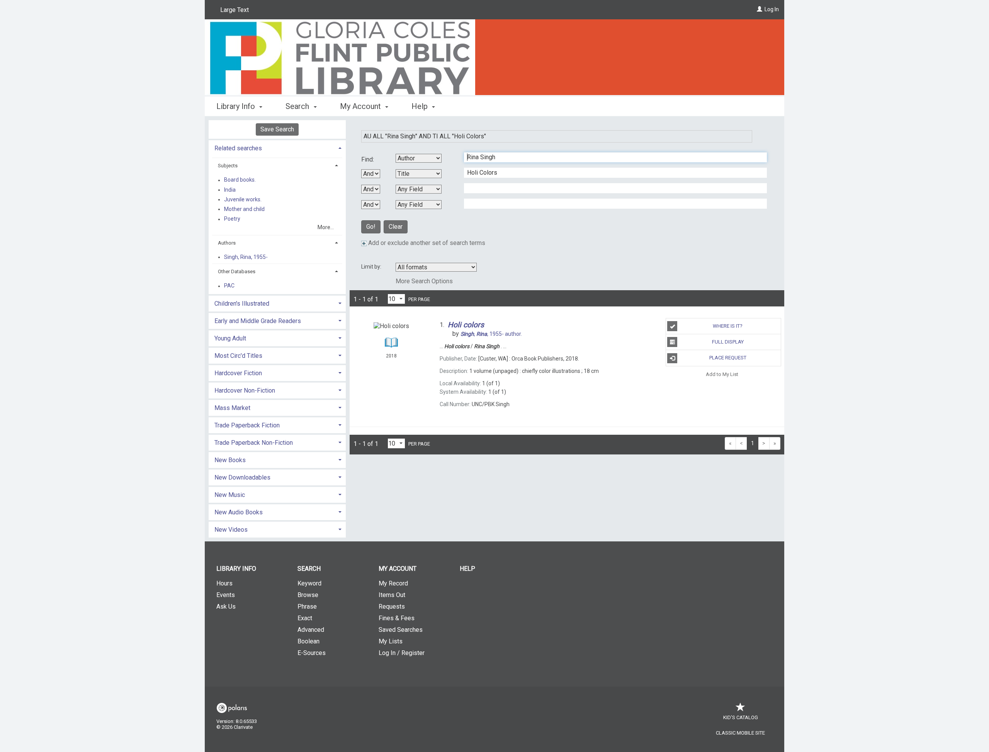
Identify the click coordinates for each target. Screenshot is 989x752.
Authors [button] (227, 243)
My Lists (391, 641)
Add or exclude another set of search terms (426, 243)
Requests (392, 606)
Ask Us (226, 606)
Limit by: (371, 267)
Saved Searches (401, 629)
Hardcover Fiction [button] (238, 373)
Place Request (727, 358)
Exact (304, 618)
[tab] (277, 147)
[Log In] (759, 9)
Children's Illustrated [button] (241, 303)
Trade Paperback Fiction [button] (247, 425)
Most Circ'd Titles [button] (238, 355)
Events (225, 595)
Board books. (240, 180)
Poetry (232, 219)
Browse (307, 595)
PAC (229, 286)
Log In (772, 9)
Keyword (309, 583)
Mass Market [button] (232, 408)
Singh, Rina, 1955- (246, 257)
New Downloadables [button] (242, 477)
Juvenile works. (243, 199)
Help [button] (420, 106)
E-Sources (311, 653)
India (230, 190)
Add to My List (722, 374)
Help (467, 568)
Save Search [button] (277, 129)
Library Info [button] (236, 106)
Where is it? (728, 326)
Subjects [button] (228, 165)
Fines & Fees (397, 618)
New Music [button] (229, 494)
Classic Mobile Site (740, 733)
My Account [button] (361, 106)
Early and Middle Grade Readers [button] (257, 321)
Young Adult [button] (230, 338)
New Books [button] (230, 460)
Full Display (728, 342)
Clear (396, 226)
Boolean (308, 641)
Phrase (307, 606)
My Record (393, 583)
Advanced (310, 629)
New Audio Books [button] (238, 512)
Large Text (234, 10)
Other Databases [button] (236, 271)
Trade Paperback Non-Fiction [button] (253, 442)
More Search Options (424, 281)
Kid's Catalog (740, 717)
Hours (224, 583)
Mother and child (244, 209)
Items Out (392, 595)
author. (491, 334)
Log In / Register (402, 653)
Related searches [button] (238, 148)
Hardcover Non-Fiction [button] (244, 390)
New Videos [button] (231, 529)
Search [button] (298, 106)
